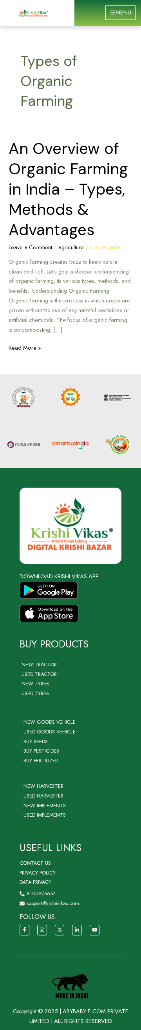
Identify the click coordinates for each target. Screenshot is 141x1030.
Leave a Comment (30, 247)
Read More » (25, 347)
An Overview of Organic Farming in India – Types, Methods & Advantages (68, 189)
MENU (123, 12)
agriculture (71, 247)
